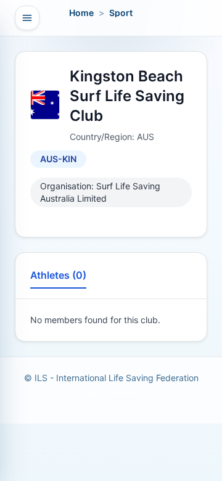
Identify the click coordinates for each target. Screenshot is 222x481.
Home (81, 12)
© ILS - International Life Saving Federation (111, 377)
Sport (121, 12)
